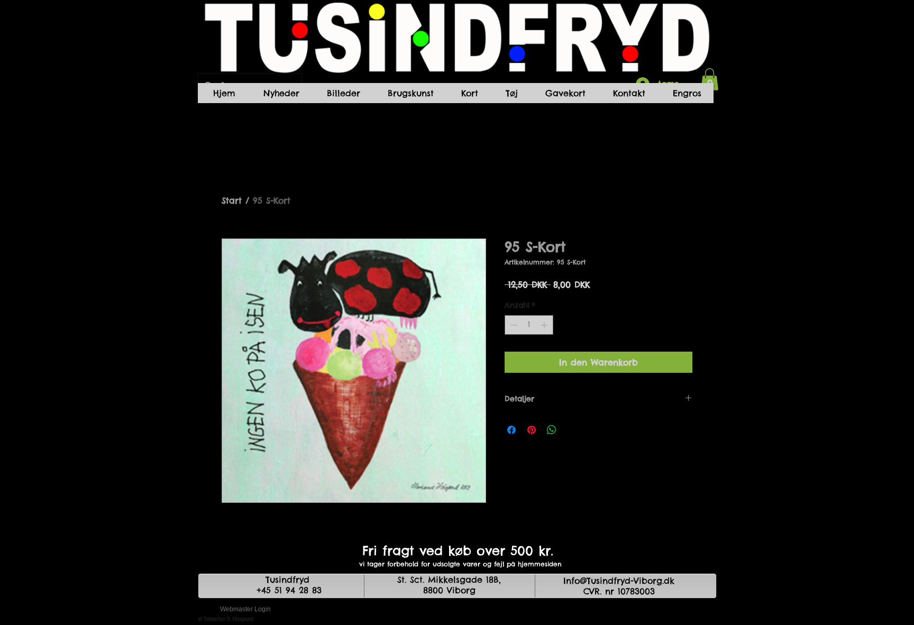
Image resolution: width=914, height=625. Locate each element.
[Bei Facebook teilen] (511, 430)
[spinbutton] (528, 325)
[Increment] (545, 325)
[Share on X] (571, 430)
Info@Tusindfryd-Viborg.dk (618, 580)
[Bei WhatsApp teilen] (551, 430)
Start (232, 200)
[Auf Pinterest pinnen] (531, 430)
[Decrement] (512, 325)
